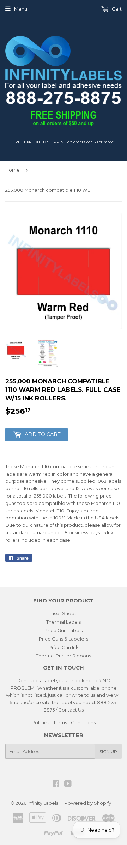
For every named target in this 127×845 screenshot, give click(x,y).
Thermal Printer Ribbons (63, 656)
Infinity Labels (43, 803)
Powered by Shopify (88, 803)
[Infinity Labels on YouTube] (68, 784)
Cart (116, 9)
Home (12, 170)
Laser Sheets (63, 613)
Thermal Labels (63, 622)
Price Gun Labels (63, 630)
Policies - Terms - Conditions (64, 722)
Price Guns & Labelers (63, 639)
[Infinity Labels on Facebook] (56, 784)
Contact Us (71, 710)
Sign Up (108, 751)
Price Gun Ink (64, 647)
